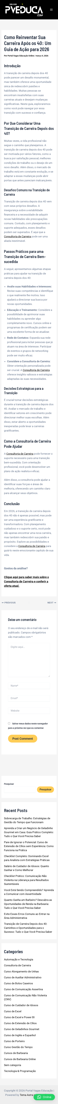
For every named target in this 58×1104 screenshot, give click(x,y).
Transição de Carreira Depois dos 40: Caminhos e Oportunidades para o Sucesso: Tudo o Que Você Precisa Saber (28, 927)
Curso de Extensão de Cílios (20, 1023)
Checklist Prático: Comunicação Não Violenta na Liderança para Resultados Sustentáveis (26, 880)
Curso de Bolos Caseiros (18, 983)
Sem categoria (12, 1065)
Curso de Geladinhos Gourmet (21, 1029)
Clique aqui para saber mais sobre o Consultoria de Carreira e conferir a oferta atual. (26, 581)
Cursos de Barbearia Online (20, 1059)
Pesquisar (9, 784)
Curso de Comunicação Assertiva (23, 989)
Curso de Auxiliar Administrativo (22, 977)
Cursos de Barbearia (16, 1053)
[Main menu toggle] (51, 9)
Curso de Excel (12, 1011)
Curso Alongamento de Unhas (21, 971)
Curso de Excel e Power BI (19, 1017)
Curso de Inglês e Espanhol (20, 1035)
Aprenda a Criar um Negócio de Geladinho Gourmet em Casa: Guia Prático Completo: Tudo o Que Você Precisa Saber (29, 832)
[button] (44, 1097)
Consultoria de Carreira (17, 236)
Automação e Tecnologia (18, 959)
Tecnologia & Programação (20, 1071)
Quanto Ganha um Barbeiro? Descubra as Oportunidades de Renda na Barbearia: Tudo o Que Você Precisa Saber (28, 903)
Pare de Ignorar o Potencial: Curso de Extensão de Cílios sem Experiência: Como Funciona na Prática (29, 846)
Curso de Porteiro (14, 1041)
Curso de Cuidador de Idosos (21, 1005)
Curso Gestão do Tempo (18, 1047)
